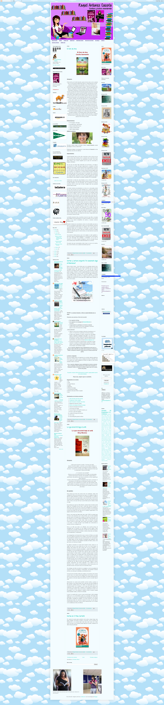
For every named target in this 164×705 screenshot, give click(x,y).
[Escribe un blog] (69, 254)
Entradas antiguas (93, 657)
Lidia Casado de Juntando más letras (77, 401)
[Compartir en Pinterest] (73, 254)
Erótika (103, 426)
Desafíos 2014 (66, 40)
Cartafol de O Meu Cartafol (75, 400)
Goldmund (83, 696)
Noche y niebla (104, 444)
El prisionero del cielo (106, 421)
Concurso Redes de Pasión (109, 536)
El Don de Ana (72, 49)
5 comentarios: (89, 253)
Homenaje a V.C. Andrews (109, 468)
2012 (55, 252)
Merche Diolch (57, 321)
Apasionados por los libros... (58, 339)
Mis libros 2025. (61, 376)
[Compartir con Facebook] (71, 254)
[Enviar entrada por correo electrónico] (93, 253)
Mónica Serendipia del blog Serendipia (77, 405)
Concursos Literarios (55, 42)
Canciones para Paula (107, 416)
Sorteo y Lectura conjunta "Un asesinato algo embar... (58, 238)
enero (56, 249)
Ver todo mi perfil (56, 65)
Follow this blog (106, 313)
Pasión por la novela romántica (58, 414)
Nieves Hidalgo (57, 393)
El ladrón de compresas (107, 420)
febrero (57, 247)
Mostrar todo (61, 449)
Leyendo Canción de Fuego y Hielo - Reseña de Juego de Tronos (58, 342)
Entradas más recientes (72, 657)
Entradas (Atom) (76, 659)
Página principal (54, 40)
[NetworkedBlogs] (106, 311)
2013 (55, 251)
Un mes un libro (108, 456)
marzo (56, 232)
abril (56, 231)
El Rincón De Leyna (58, 283)
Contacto (102, 40)
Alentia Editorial (86, 321)
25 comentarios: (89, 419)
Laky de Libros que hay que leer (76, 398)
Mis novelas (97, 40)
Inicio (83, 657)
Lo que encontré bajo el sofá (76, 427)
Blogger (95, 696)
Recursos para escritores (89, 40)
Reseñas (60, 40)
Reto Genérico (106, 450)
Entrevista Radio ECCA (105, 425)
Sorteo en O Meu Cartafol (76, 616)
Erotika (110, 425)
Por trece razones (108, 445)
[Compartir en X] (70, 254)
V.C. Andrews (106, 413)
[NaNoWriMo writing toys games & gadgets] (106, 202)
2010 (55, 256)
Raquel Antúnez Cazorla (57, 60)
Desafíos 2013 (72, 40)
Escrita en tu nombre (107, 426)
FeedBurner (106, 383)
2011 (55, 254)
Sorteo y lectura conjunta (109, 519)
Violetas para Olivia (104, 460)
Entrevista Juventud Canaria (106, 424)
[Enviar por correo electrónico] (68, 254)
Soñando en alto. (58, 374)
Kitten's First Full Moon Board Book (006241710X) (58, 436)
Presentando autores (79, 40)
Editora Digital (106, 419)
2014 (55, 229)
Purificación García (105, 449)
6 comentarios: (89, 608)
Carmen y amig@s (58, 300)
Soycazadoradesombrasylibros (58, 262)
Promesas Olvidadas (106, 448)
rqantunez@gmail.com (89, 339)
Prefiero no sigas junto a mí (106, 446)
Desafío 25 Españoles (106, 411)
